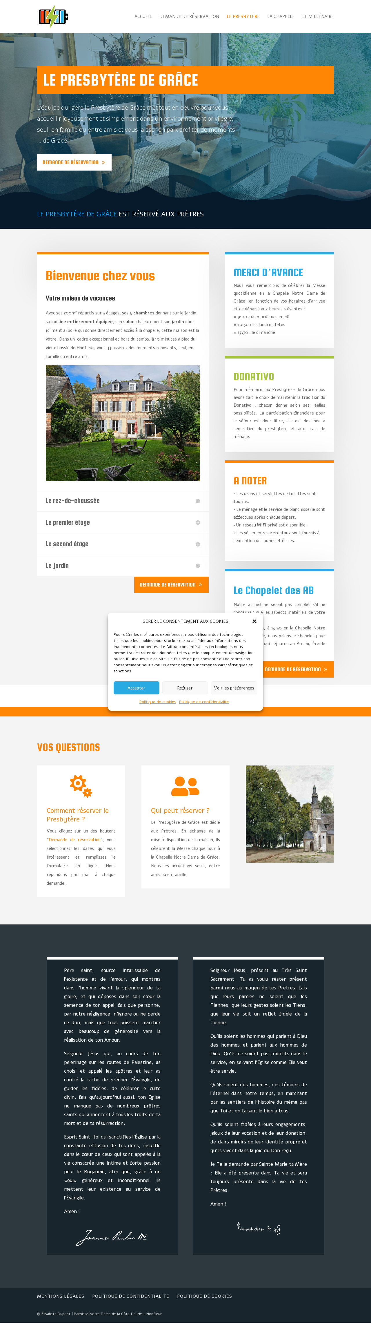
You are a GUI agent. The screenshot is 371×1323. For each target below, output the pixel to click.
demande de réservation (71, 162)
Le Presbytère (243, 17)
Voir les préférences (234, 688)
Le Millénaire (318, 17)
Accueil (143, 17)
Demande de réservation (189, 17)
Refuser (185, 688)
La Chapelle (281, 17)
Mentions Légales (60, 1296)
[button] (254, 621)
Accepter (137, 688)
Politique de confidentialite (204, 702)
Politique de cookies (157, 702)
